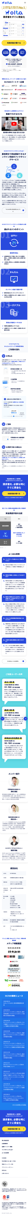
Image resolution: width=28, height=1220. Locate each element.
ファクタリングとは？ (7, 1149)
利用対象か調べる (14, 43)
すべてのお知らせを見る (19, 1105)
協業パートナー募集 (7, 1146)
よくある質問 (5, 1153)
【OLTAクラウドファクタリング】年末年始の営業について (13, 1065)
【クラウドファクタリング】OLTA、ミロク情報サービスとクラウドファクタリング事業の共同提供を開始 (13, 1024)
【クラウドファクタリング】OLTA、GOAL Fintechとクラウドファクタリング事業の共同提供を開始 (13, 1098)
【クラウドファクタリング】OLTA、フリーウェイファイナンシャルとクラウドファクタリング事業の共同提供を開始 (14, 1045)
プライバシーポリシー (7, 1167)
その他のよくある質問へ (13, 661)
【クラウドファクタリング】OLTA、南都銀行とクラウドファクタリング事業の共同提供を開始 (13, 1035)
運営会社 (4, 1170)
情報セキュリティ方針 (7, 1164)
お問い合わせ (5, 1173)
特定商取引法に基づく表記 (9, 1161)
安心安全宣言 (5, 1140)
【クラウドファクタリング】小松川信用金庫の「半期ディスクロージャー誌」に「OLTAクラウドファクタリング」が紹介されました (14, 1076)
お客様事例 (5, 1143)
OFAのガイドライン (21, 1190)
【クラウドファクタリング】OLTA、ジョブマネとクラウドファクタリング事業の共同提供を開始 (13, 1087)
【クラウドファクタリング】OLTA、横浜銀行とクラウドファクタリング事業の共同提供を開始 (13, 1056)
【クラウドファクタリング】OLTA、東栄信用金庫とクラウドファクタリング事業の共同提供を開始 (13, 1013)
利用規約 (4, 1158)
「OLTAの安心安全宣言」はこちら (13, 210)
